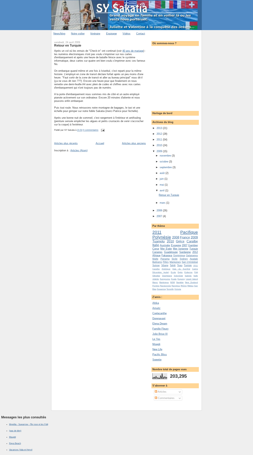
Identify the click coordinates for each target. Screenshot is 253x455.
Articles (161, 391)
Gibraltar (156, 276)
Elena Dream (159, 323)
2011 (160, 139)
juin (162, 178)
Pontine (156, 286)
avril (162, 190)
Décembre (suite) (160, 272)
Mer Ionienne (180, 248)
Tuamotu (158, 241)
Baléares (157, 262)
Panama (165, 259)
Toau (179, 265)
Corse (155, 248)
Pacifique (189, 232)
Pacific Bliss (159, 354)
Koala (174, 279)
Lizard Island (192, 279)
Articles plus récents (66, 143)
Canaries (157, 252)
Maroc (155, 282)
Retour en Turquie (67, 45)
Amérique (166, 269)
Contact (140, 33)
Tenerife (170, 289)
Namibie (180, 282)
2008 (160, 210)
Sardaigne (185, 252)
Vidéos (126, 33)
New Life (157, 349)
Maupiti (12, 437)
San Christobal (190, 262)
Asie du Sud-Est (181, 269)
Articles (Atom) (79, 150)
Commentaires (166, 398)
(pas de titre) (15, 430)
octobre (164, 161)
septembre (166, 167)
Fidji (196, 272)
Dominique (179, 255)
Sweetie (156, 359)
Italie (155, 245)
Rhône (184, 286)
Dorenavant (158, 318)
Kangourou (165, 279)
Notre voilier (78, 33)
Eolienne (188, 272)
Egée (180, 272)
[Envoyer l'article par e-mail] (102, 130)
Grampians (167, 276)
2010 (160, 145)
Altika (155, 302)
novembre (166, 155)
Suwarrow (161, 289)
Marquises (175, 262)
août (162, 173)
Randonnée (165, 286)
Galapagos (192, 255)
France (185, 237)
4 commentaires (90, 130)
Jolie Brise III (160, 333)
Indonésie (178, 276)
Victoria (177, 289)
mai (162, 184)
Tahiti (173, 265)
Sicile (174, 259)
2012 (160, 133)
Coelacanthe (159, 313)
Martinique (164, 282)
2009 (160, 151)
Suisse (156, 265)
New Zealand (191, 282)
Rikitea (190, 286)
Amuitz (156, 308)
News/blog (59, 33)
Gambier (193, 245)
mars (163, 202)
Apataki (194, 259)
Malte (155, 259)
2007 (160, 216)
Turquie (193, 248)
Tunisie (188, 265)
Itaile (196, 276)
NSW (172, 282)
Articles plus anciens (134, 143)
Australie (165, 245)
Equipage (111, 33)
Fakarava (166, 255)
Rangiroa (176, 286)
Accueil (100, 143)
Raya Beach (15, 443)
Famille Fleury (160, 328)
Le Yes (156, 339)
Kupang (181, 279)
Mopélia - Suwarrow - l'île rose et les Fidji (28, 424)
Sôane (164, 265)
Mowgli (156, 344)
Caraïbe (192, 241)
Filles (166, 262)
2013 (160, 128)
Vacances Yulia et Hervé (20, 449)
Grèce (180, 241)
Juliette (155, 279)
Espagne (176, 245)
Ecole (173, 272)
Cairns (195, 269)
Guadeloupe (171, 252)
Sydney (184, 259)
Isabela (188, 276)
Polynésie (161, 237)
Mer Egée (166, 248)
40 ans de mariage (132, 50)
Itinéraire (95, 33)
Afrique (156, 255)
